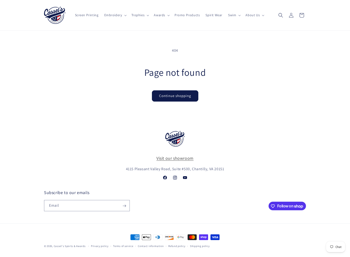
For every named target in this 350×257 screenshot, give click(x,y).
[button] (115, 15)
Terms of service (123, 245)
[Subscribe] (124, 205)
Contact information (151, 245)
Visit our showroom (175, 158)
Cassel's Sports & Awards (70, 246)
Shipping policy (200, 245)
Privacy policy (100, 245)
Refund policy (176, 245)
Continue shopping (175, 95)
